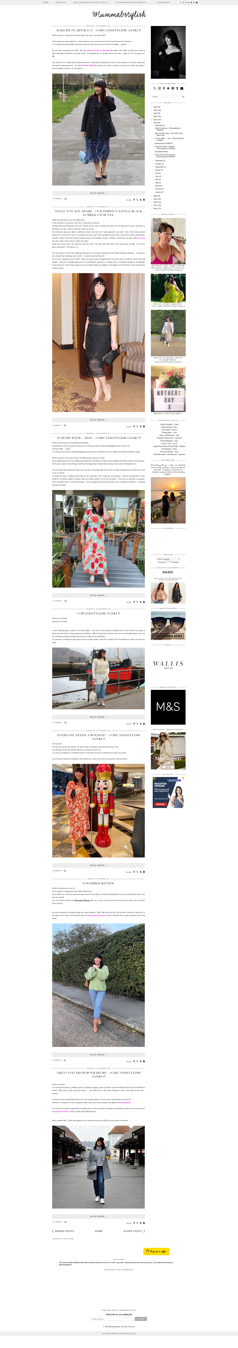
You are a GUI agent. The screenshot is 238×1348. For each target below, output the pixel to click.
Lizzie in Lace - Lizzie (169, 443)
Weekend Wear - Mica (169, 427)
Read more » (98, 193)
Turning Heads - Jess (169, 432)
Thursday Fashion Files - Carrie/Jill (169, 438)
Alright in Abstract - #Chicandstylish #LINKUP (98, 30)
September (159, 167)
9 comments (57, 870)
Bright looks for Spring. (168, 414)
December (159, 125)
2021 (155, 123)
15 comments (57, 1222)
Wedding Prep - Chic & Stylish (168, 465)
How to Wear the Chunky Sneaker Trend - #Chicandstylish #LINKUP (168, 360)
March (157, 186)
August (157, 170)
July (156, 173)
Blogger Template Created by (119, 1333)
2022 (155, 120)
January (158, 192)
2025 (155, 110)
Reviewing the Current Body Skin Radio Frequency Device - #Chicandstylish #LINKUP (168, 268)
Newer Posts (64, 1231)
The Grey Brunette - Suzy (169, 452)
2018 (155, 202)
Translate (175, 562)
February (158, 189)
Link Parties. (164, 2)
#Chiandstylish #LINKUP (98, 613)
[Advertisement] (119, 1289)
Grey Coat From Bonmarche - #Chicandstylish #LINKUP (98, 1074)
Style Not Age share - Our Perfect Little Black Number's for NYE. (98, 213)
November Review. (98, 883)
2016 (155, 208)
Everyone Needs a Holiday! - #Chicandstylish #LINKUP (98, 737)
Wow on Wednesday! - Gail (169, 435)
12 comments (57, 198)
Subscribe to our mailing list (119, 1314)
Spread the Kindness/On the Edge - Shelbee (169, 446)
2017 (155, 205)
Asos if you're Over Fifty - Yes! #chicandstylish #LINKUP (168, 305)
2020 (155, 196)
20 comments (57, 722)
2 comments (57, 1060)
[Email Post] (65, 198)
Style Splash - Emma (169, 430)
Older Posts (133, 1231)
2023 (155, 116)
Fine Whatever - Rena (169, 449)
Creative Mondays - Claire (169, 424)
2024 (155, 113)
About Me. (61, 2)
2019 (155, 199)
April (157, 183)
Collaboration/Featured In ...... (132, 2)
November (159, 161)
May (156, 179)
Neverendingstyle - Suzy (169, 441)
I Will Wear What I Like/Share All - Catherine (169, 454)
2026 (155, 107)
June (157, 176)
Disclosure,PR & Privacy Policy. (91, 2)
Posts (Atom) (69, 1238)
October (158, 164)
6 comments (57, 425)
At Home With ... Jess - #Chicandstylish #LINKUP (98, 438)
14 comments (57, 601)
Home (46, 2)
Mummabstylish (119, 15)
